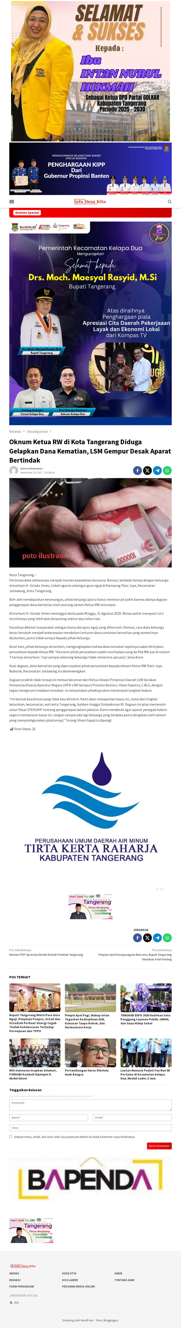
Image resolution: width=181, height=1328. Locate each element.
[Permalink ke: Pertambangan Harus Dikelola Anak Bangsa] (90, 1052)
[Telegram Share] (157, 470)
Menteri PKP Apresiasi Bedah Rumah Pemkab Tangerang (46, 952)
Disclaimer (70, 1280)
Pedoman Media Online (78, 1286)
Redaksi (15, 1280)
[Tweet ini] (147, 470)
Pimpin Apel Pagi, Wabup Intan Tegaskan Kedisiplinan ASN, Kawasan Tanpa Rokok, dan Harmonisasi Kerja (87, 1021)
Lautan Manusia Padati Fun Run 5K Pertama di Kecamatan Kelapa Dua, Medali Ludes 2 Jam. (145, 1074)
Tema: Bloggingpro (107, 1320)
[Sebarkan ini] (137, 470)
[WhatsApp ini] (167, 470)
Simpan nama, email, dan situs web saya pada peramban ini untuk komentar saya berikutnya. (74, 1137)
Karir (118, 1273)
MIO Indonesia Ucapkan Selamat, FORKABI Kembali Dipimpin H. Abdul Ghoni (33, 1074)
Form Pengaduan (21, 1286)
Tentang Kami (124, 1280)
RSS (16, 1303)
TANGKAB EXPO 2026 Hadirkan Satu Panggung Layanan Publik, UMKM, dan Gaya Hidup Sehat (145, 1019)
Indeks (14, 1273)
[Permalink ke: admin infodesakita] (13, 470)
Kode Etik (69, 1273)
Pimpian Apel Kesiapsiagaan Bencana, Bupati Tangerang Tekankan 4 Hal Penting (135, 954)
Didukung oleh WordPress (77, 1320)
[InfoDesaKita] (90, 201)
